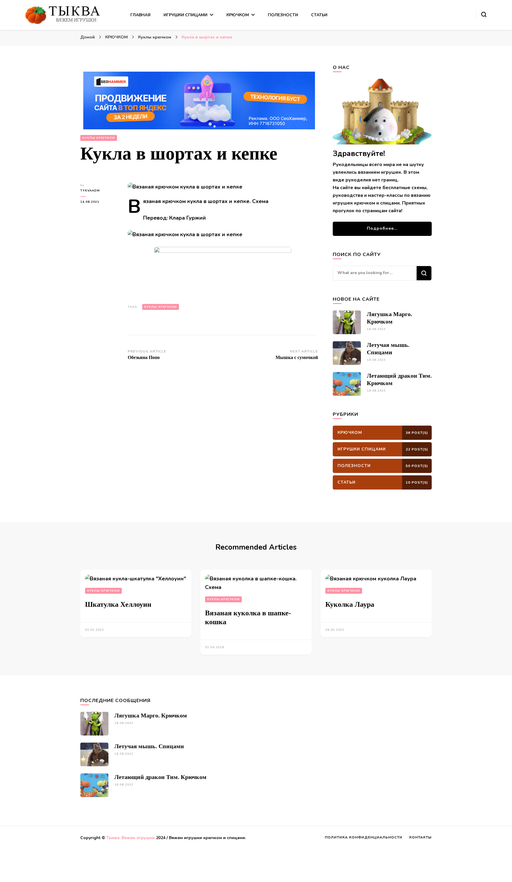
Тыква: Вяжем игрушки (130, 838)
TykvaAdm (90, 191)
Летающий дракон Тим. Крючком (160, 777)
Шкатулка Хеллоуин (118, 604)
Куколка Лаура (349, 604)
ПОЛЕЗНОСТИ (283, 15)
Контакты (420, 837)
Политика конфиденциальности (363, 837)
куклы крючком (160, 307)
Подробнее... (382, 228)
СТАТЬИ (319, 15)
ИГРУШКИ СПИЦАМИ (185, 15)
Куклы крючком (98, 138)
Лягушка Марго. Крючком (150, 715)
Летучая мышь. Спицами (149, 746)
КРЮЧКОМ (237, 15)
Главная (140, 15)
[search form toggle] (484, 14)
